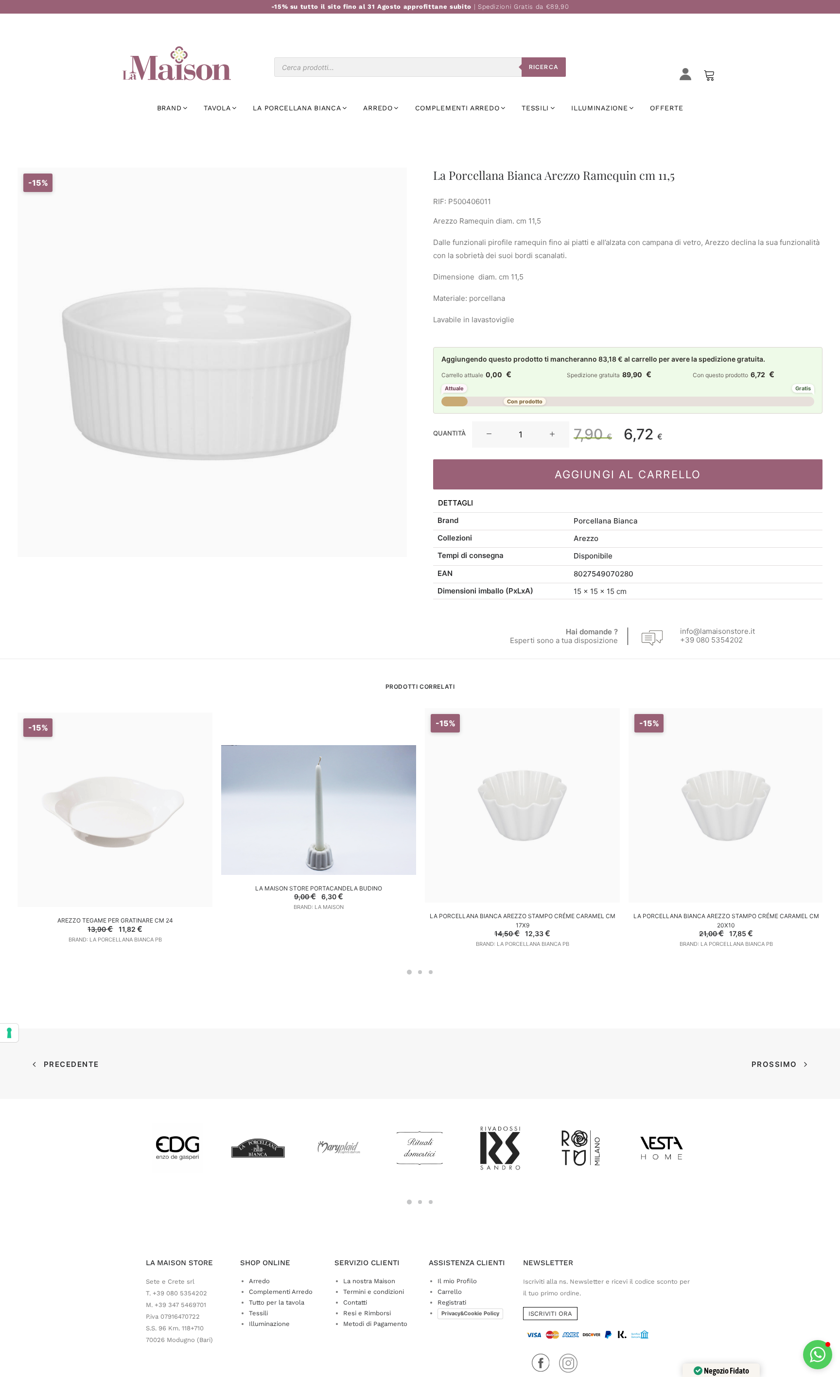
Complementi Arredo (281, 1291)
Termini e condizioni (373, 1291)
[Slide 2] (420, 972)
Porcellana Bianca (606, 520)
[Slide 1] (409, 972)
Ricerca (544, 66)
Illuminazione (269, 1323)
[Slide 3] (430, 972)
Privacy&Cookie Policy (470, 1313)
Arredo (259, 1281)
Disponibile (593, 555)
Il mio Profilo (457, 1281)
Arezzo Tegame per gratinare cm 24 (115, 920)
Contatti (355, 1302)
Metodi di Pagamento (375, 1323)
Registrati (452, 1302)
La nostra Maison (369, 1281)
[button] (489, 434)
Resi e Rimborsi (367, 1313)
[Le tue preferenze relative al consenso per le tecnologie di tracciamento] (9, 1033)
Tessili (258, 1313)
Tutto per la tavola (276, 1302)
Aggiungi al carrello (628, 474)
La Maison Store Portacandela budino (318, 888)
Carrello (450, 1291)
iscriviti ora (550, 1313)
